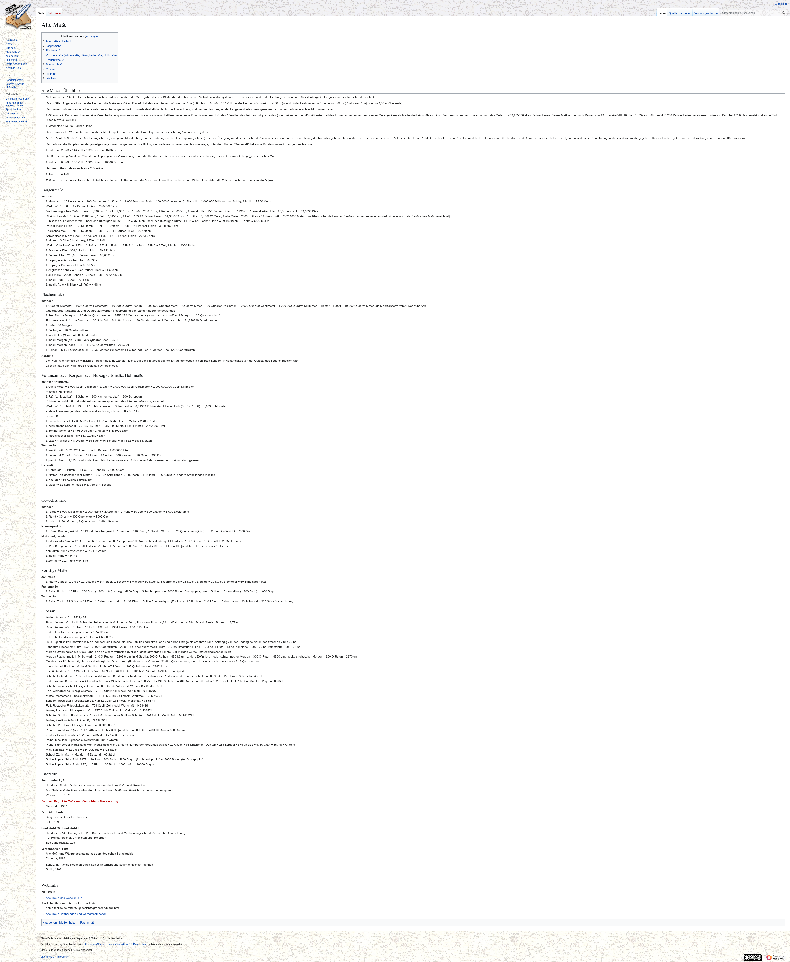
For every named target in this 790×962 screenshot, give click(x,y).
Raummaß (87, 922)
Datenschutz (47, 956)
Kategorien (50, 922)
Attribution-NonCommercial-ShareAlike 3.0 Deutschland (116, 944)
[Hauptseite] (18, 16)
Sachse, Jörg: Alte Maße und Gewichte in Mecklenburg (79, 801)
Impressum (63, 956)
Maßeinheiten (68, 922)
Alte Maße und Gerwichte (62, 897)
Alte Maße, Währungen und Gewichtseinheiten (76, 913)
